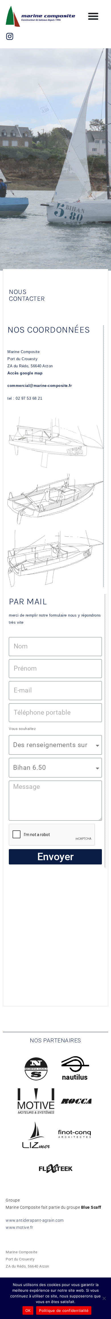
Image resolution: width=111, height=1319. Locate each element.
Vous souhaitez (22, 729)
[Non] (104, 1298)
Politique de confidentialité (64, 1310)
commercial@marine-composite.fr (39, 385)
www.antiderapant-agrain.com (35, 1220)
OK (28, 1310)
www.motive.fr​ (19, 1227)
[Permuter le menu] (93, 16)
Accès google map (25, 373)
